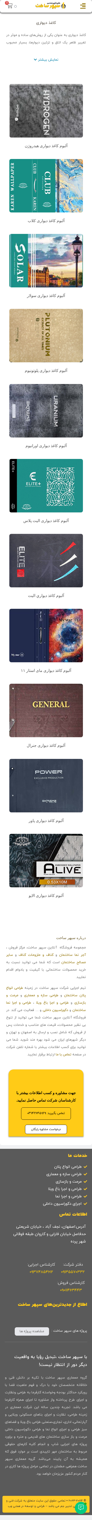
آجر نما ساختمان (72, 955)
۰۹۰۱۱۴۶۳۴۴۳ (71, 1290)
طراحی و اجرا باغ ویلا (52, 1002)
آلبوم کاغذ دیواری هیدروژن (46, 146)
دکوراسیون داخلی (55, 1010)
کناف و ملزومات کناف (36, 955)
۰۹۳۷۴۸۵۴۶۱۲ (41, 1272)
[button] (46, 60)
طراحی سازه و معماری (41, 995)
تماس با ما (63, 1054)
